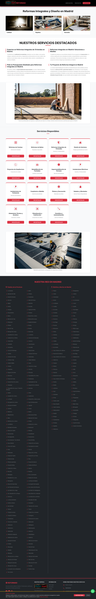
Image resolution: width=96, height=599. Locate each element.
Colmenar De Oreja (11, 356)
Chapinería (9, 369)
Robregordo (10, 480)
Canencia (30, 341)
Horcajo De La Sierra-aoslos (34, 399)
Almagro (55, 416)
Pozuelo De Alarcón (32, 462)
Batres (8, 315)
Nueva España (56, 404)
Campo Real (10, 341)
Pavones (55, 325)
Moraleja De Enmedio (12, 427)
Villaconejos (10, 547)
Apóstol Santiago (76, 341)
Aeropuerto (75, 375)
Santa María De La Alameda (34, 493)
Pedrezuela (10, 452)
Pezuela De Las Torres (33, 455)
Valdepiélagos (31, 534)
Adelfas (74, 381)
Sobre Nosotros (69, 3)
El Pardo (75, 416)
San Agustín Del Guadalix (33, 484)
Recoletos (75, 388)
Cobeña (9, 353)
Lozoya (29, 408)
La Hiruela (9, 399)
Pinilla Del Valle (10, 458)
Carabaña (9, 344)
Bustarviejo (30, 331)
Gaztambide (75, 410)
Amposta (55, 372)
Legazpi (74, 363)
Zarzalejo (30, 565)
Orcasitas (55, 312)
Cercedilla (30, 347)
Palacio (54, 290)
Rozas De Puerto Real (12, 484)
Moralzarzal (30, 427)
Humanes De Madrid (11, 405)
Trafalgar (75, 413)
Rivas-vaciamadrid (32, 474)
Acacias (74, 359)
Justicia (74, 293)
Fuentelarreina (56, 419)
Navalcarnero (31, 436)
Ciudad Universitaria (77, 425)
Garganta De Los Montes (33, 385)
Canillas (54, 341)
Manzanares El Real (32, 414)
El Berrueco (10, 322)
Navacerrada (10, 433)
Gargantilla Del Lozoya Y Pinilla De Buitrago (14, 389)
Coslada (9, 366)
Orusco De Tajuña (11, 446)
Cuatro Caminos (56, 407)
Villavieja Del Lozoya (11, 565)
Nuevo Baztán (10, 443)
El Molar (30, 421)
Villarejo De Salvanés (12, 562)
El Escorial (30, 372)
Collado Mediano (31, 359)
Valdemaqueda (31, 528)
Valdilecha (30, 537)
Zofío (74, 315)
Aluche (54, 300)
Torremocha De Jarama (33, 518)
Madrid (29, 411)
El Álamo (30, 293)
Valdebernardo (76, 356)
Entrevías (75, 319)
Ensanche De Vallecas (57, 353)
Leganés (30, 405)
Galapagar (9, 385)
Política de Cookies (44, 596)
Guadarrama (31, 396)
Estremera (9, 375)
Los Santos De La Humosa (34, 496)
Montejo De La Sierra (32, 424)
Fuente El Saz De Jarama (12, 381)
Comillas (55, 306)
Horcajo (74, 325)
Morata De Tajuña (11, 430)
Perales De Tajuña (11, 455)
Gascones (30, 388)
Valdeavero (9, 524)
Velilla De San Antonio (32, 540)
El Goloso (55, 422)
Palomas (55, 337)
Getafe (9, 392)
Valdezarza (55, 429)
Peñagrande (75, 419)
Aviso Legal (51, 584)
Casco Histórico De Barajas (59, 378)
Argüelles (55, 425)
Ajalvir (29, 290)
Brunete (30, 328)
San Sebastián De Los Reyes (13, 493)
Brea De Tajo (10, 328)
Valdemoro (30, 531)
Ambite (9, 306)
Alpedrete (30, 303)
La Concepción (76, 334)
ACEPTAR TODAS (79, 595)
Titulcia (29, 509)
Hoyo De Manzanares (32, 402)
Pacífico (55, 381)
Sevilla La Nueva (11, 502)
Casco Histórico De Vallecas (59, 350)
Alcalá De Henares (11, 297)
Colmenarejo (31, 356)
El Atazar (30, 312)
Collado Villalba (10, 363)
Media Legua (76, 328)
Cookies (50, 588)
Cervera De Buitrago (11, 350)
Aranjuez (9, 309)
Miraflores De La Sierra (12, 421)
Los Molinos (10, 424)
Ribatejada (9, 474)
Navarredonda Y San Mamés (13, 440)
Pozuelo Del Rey (11, 465)
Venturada (30, 543)
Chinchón (30, 369)
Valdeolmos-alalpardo (12, 534)
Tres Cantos (10, 572)
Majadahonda (10, 414)
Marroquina (55, 328)
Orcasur (74, 312)
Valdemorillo (10, 531)
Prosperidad (75, 397)
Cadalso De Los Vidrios (12, 337)
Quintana (55, 334)
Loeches (9, 408)
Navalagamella (10, 436)
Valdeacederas (56, 410)
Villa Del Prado (31, 547)
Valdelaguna (31, 524)
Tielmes (9, 509)
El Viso (54, 397)
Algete (8, 303)
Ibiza (74, 385)
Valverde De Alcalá (11, 540)
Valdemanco (10, 528)
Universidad (55, 297)
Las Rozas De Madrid (32, 480)
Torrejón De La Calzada (33, 512)
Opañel (74, 306)
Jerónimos (55, 388)
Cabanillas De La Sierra (12, 334)
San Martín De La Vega (12, 490)
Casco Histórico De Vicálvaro (59, 356)
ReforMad (12, 583)
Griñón (29, 392)
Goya (54, 391)
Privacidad (51, 586)
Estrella (54, 385)
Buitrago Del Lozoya (11, 331)
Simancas (55, 369)
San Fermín (55, 315)
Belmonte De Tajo (11, 319)
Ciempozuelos (31, 350)
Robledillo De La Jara (12, 477)
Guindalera (55, 394)
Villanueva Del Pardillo (33, 556)
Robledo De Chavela (32, 477)
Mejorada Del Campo (32, 418)
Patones (30, 449)
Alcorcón (9, 300)
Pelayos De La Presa (32, 452)
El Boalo (9, 325)
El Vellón (9, 543)
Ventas (54, 331)
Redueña (30, 471)
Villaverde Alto (76, 347)
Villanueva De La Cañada (12, 556)
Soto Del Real (10, 506)
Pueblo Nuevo (76, 331)
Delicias (54, 366)
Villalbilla (9, 550)
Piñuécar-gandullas (11, 462)
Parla (8, 449)
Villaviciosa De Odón (32, 562)
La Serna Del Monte (11, 499)
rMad (21, 3)
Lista (74, 394)
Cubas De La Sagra (32, 366)
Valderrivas (55, 359)
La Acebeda (10, 290)
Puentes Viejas (31, 568)
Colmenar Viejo (10, 359)
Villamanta (9, 553)
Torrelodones (10, 518)
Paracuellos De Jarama (33, 446)
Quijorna (30, 468)
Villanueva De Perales (12, 559)
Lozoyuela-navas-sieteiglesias (14, 568)
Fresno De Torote (11, 378)
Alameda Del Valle (11, 293)
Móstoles (30, 430)
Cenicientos (10, 347)
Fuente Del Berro (76, 391)
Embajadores (76, 290)
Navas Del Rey (31, 440)
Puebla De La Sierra (11, 468)
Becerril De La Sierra (32, 315)
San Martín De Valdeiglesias (34, 490)
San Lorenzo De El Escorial (34, 487)
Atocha (74, 366)
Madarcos (9, 411)
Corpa (29, 363)
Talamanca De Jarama (33, 506)
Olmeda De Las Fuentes (33, 443)
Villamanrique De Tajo (32, 550)
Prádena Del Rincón (32, 465)
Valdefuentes (76, 337)
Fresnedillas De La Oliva (33, 375)
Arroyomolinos (10, 312)
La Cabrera (30, 334)
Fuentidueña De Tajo (32, 381)
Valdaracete (30, 521)
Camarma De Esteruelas (33, 337)
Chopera (55, 363)
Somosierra (30, 502)
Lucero (74, 303)
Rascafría (9, 471)
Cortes (54, 293)
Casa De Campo (76, 422)
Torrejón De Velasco (11, 515)
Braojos (29, 325)
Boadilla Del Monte (32, 322)
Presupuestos (78, 3)
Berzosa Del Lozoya (32, 319)
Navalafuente (31, 433)
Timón (74, 378)
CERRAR (88, 595)
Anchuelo (30, 306)
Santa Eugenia (76, 350)
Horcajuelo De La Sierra (12, 402)
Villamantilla (30, 553)
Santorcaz (9, 496)
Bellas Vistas (75, 404)
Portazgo (75, 322)
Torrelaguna (30, 515)
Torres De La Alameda (12, 521)
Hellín (74, 369)
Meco (8, 418)
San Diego (55, 322)
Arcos (74, 372)
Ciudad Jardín (56, 400)
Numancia (55, 319)
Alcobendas (30, 297)
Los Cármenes (76, 300)
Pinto (29, 458)
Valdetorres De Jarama (12, 537)
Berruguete (75, 407)
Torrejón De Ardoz (11, 512)
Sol (73, 297)
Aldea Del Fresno (32, 300)
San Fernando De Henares (13, 487)
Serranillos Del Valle (32, 499)
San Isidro (55, 309)
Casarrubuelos (31, 344)
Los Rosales (55, 344)
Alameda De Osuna (57, 375)
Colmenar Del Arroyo (32, 353)
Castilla (74, 400)
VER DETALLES (16, 156)
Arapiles (55, 413)
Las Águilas (55, 303)
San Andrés (55, 347)
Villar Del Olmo (31, 559)
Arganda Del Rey (32, 309)
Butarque (75, 344)
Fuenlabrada (31, 378)
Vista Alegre (75, 309)
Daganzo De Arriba (11, 372)
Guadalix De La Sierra (12, 396)
